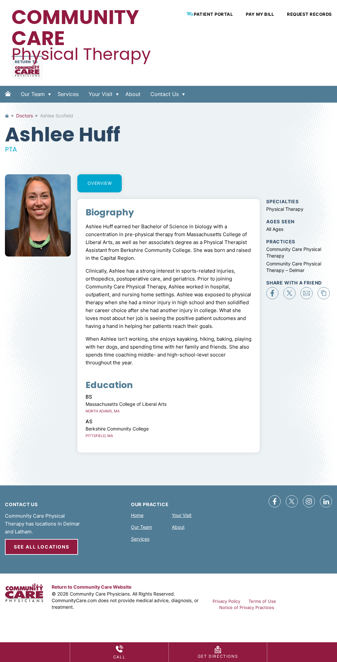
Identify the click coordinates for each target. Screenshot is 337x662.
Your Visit (101, 94)
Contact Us (164, 94)
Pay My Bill (260, 14)
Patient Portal (213, 14)
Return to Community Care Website (91, 587)
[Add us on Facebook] (274, 501)
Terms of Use (262, 601)
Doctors (24, 115)
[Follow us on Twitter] (292, 501)
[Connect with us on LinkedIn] (326, 501)
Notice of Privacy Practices (246, 607)
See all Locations (41, 547)
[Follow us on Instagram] (309, 501)
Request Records (309, 14)
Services (68, 94)
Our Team (33, 94)
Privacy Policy (226, 601)
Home (8, 99)
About (133, 94)
